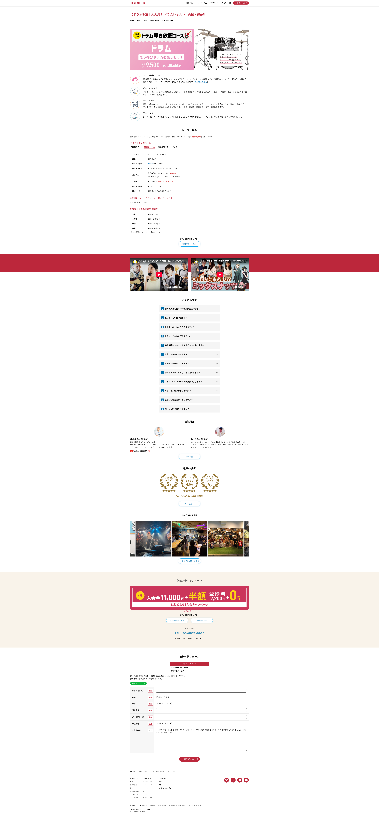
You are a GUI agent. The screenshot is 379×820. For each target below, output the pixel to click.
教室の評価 (154, 20)
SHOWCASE (167, 20)
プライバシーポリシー (194, 805)
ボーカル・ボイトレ (149, 781)
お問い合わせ (202, 620)
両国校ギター (135, 147)
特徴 (132, 20)
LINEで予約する (137, 683)
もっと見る (189, 504)
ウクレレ (145, 788)
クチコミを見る (201, 82)
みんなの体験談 (134, 791)
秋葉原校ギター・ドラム (167, 147)
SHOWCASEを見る (189, 561)
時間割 (150, 164)
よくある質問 (134, 794)
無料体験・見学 (240, 3)
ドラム (145, 794)
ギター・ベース (147, 785)
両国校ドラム (149, 147)
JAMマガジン (143, 805)
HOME (132, 771)
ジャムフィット (147, 797)
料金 (139, 20)
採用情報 (152, 805)
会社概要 (132, 805)
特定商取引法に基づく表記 (177, 805)
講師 (145, 20)
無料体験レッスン (189, 244)
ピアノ (145, 791)
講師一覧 (189, 457)
